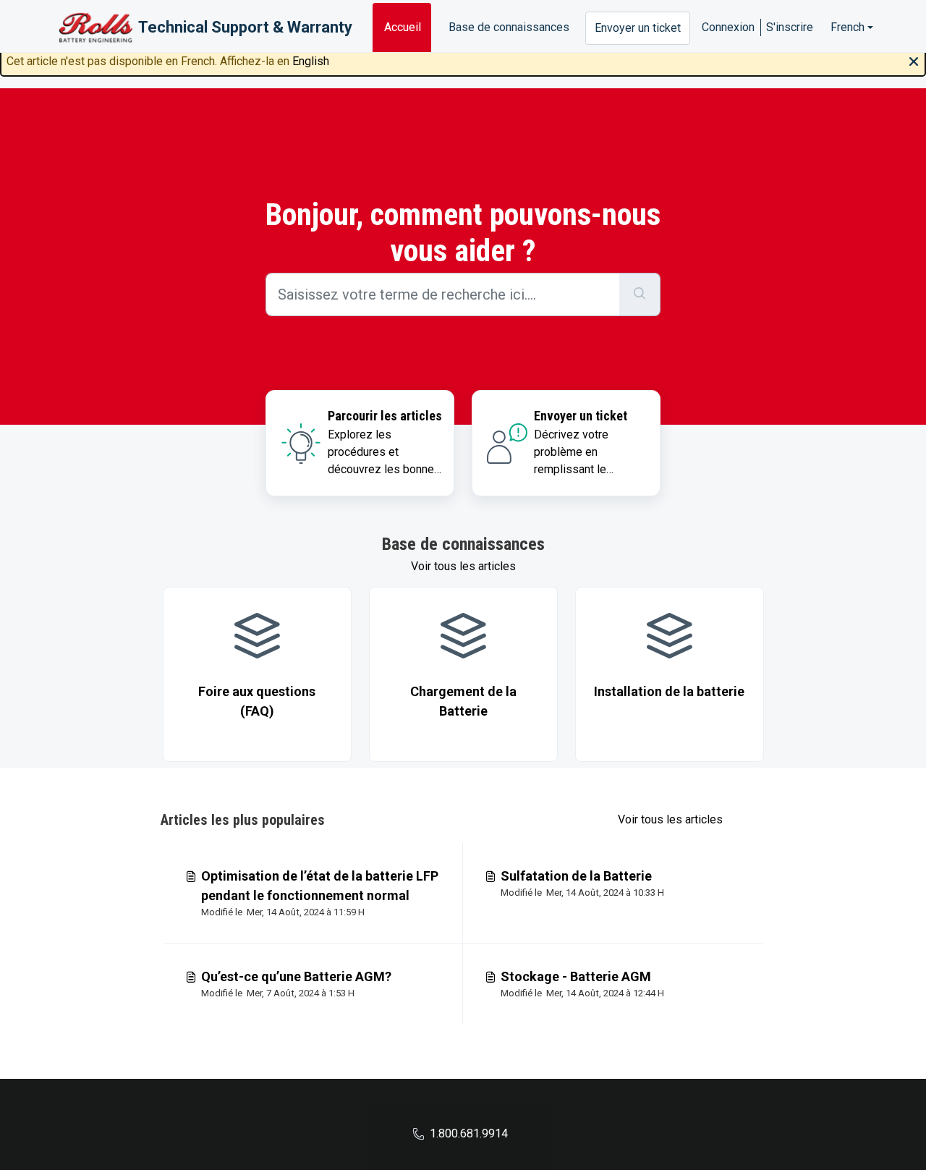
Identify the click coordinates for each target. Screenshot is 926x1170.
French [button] (848, 27)
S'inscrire (789, 27)
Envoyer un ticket (638, 28)
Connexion (728, 27)
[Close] (913, 60)
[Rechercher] (639, 294)
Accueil (402, 27)
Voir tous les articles (463, 566)
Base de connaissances (509, 27)
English (310, 61)
